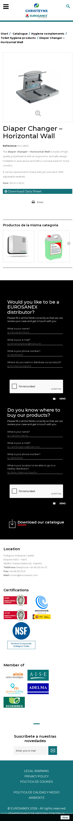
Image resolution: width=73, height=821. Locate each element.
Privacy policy (36, 776)
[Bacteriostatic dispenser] (18, 246)
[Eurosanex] (36, 11)
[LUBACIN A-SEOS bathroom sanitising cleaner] (53, 246)
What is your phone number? (23, 351)
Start (5, 33)
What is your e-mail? (18, 339)
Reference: (10, 145)
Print (40, 202)
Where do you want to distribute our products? (34, 362)
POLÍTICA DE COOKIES (36, 781)
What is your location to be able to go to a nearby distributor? (31, 467)
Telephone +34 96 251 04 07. (31, 567)
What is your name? (18, 328)
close (65, 817)
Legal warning (36, 771)
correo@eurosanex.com (23, 575)
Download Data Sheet (24, 191)
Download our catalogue (41, 522)
